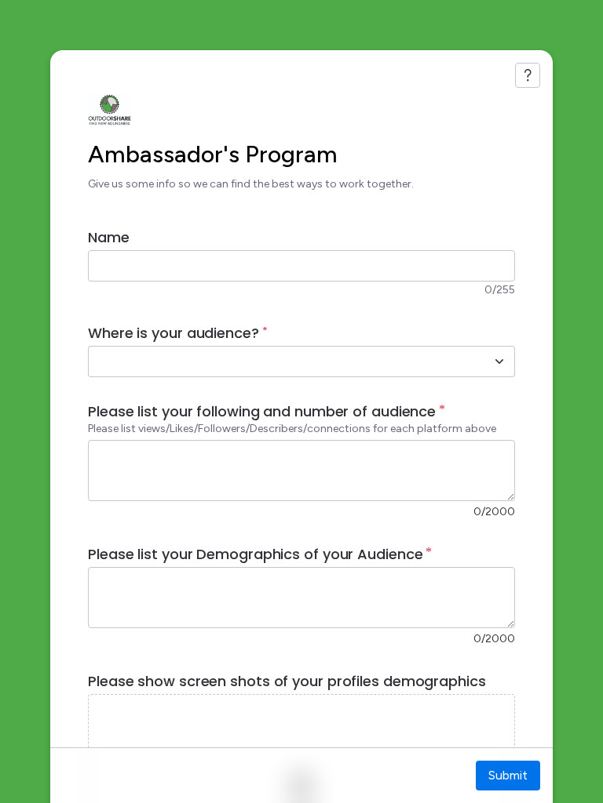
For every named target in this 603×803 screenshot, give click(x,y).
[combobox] (284, 361)
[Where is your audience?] (499, 361)
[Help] (527, 75)
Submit (508, 775)
